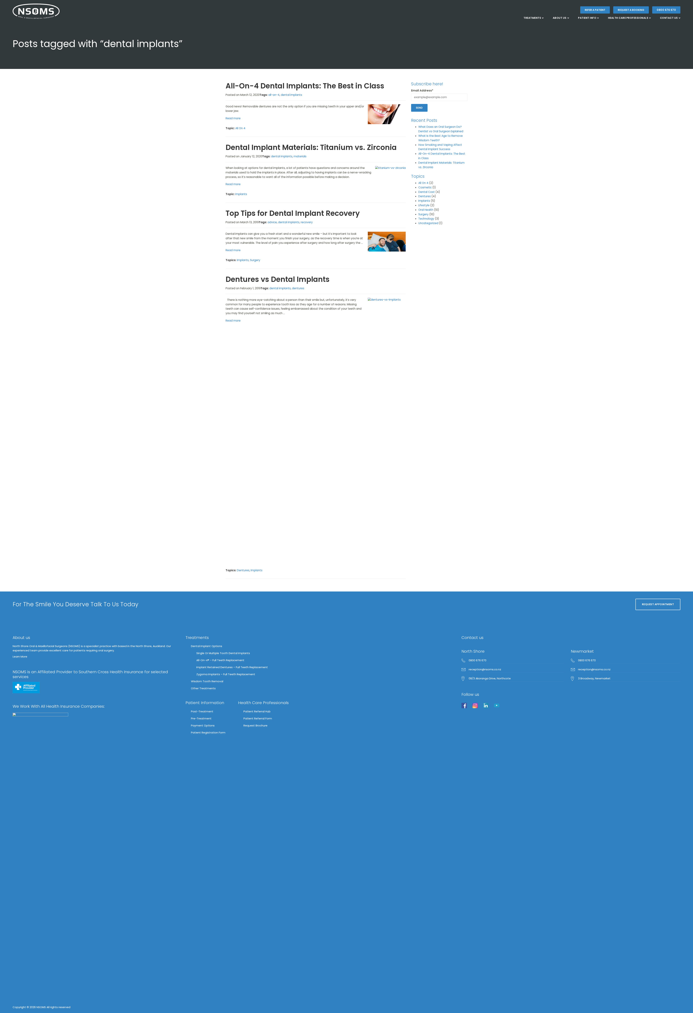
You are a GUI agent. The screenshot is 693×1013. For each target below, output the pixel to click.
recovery (307, 222)
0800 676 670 (666, 10)
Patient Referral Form (257, 718)
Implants (241, 194)
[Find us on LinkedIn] (486, 705)
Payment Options (203, 725)
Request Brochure (255, 725)
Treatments (532, 18)
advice (272, 222)
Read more (233, 118)
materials (300, 156)
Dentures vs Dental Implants (278, 279)
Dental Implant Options (206, 646)
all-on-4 (274, 95)
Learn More (20, 656)
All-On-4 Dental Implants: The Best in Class (305, 86)
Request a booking (631, 10)
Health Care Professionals (628, 18)
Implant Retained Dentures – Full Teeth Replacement (232, 667)
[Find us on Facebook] (464, 705)
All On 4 (240, 128)
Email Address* (422, 90)
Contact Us (669, 18)
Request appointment (658, 604)
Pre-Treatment (201, 718)
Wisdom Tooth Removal (207, 681)
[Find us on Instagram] (475, 705)
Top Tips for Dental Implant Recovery (293, 213)
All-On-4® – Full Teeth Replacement (220, 660)
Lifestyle (424, 205)
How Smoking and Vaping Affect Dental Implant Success (440, 147)
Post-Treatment (202, 711)
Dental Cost (426, 192)
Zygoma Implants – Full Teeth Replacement (225, 674)
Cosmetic (425, 187)
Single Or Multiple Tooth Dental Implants (223, 653)
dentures (298, 288)
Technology (426, 218)
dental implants (291, 95)
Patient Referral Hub (257, 711)
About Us (559, 18)
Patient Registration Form (208, 732)
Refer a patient (595, 10)
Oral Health (425, 210)
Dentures (243, 570)
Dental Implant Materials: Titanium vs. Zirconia (311, 147)
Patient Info (587, 18)
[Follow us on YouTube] (496, 705)
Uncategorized (428, 223)
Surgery (255, 260)
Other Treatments (203, 688)
